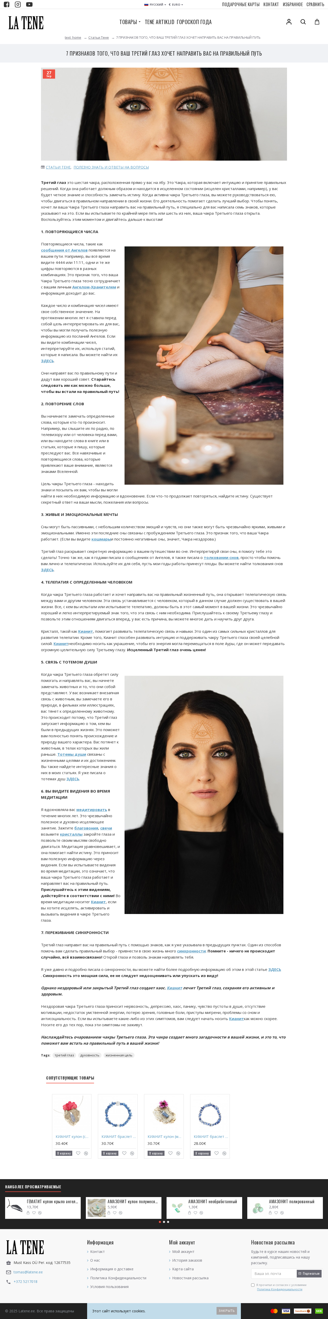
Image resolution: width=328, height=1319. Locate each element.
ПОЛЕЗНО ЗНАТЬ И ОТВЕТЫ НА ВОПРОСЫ (111, 167)
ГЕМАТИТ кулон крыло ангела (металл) (53, 1201)
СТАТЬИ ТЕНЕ (58, 167)
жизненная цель (119, 1055)
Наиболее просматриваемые (33, 1186)
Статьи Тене (98, 37)
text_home (73, 37)
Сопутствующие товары (70, 1078)
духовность (89, 1055)
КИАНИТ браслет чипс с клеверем (118, 1136)
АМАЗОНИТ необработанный (212, 1201)
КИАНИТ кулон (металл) (165, 1136)
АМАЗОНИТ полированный (292, 1201)
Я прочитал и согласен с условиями (281, 1287)
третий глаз (64, 1055)
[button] (160, 1222)
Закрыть (227, 1310)
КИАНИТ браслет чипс (211, 1136)
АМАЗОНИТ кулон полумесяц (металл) (134, 1201)
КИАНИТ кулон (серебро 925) (73, 1136)
